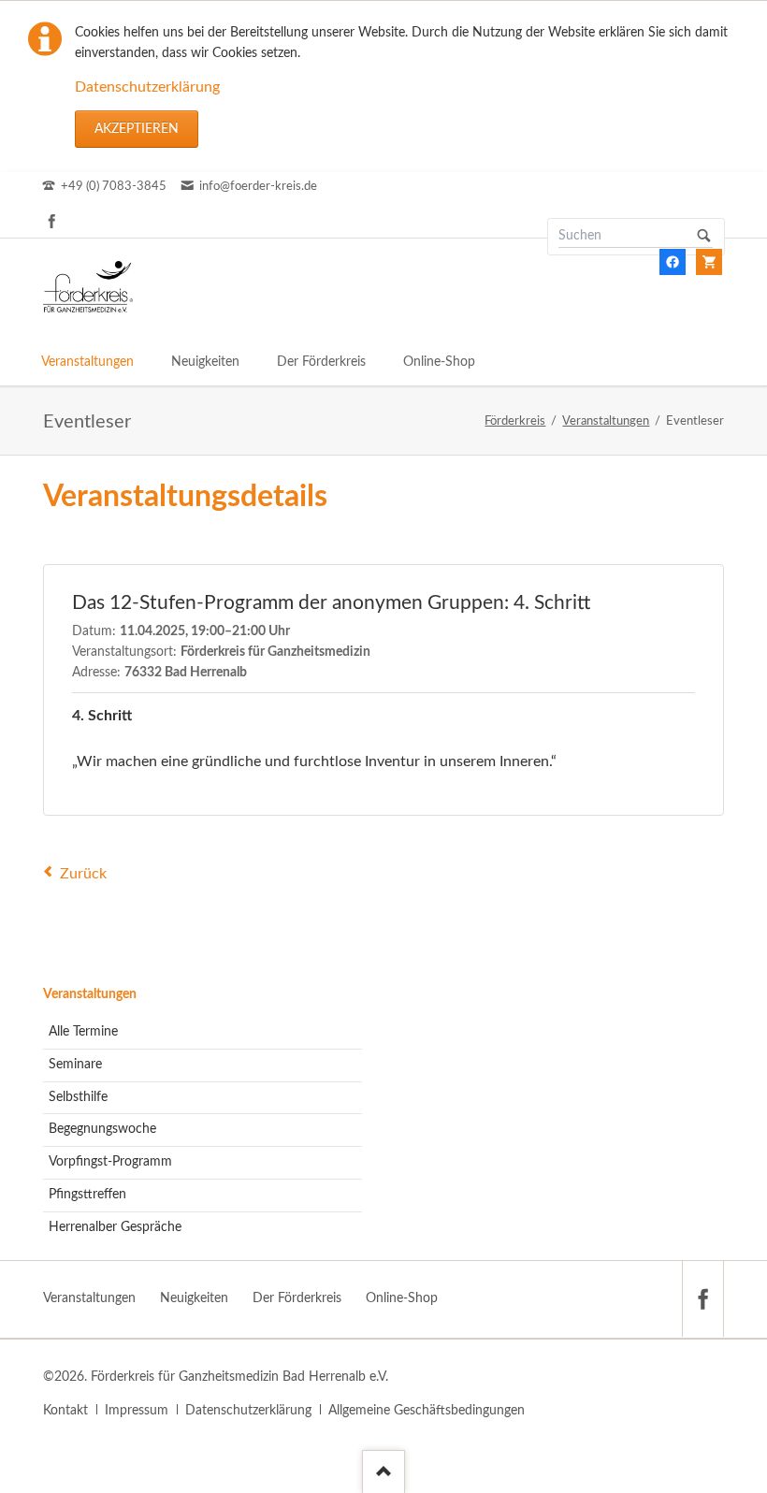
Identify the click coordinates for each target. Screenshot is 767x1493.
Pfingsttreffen (87, 1194)
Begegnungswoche (102, 1129)
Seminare (75, 1064)
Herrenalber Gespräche (115, 1227)
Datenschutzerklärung (147, 87)
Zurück (83, 873)
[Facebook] (51, 221)
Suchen (704, 236)
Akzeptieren (136, 129)
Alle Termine (83, 1031)
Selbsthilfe (78, 1097)
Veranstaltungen (90, 994)
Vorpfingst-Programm (110, 1161)
